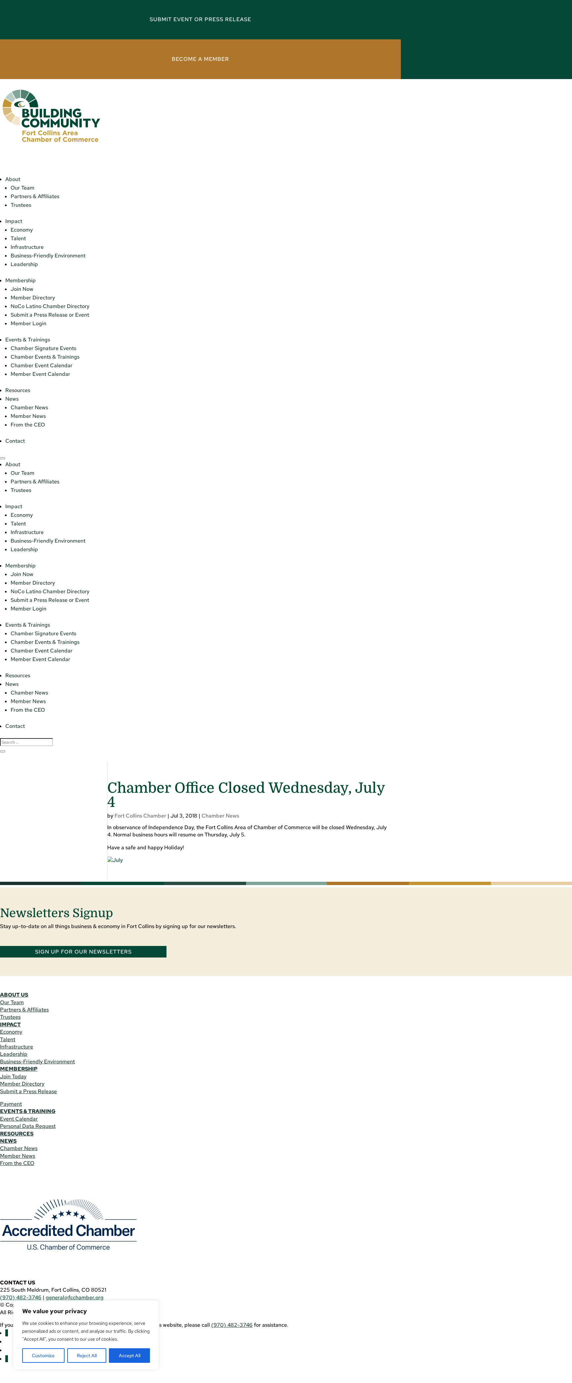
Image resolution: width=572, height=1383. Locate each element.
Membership (20, 280)
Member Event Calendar (40, 374)
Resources (17, 390)
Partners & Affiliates (35, 196)
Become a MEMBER (200, 59)
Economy (22, 229)
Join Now (22, 289)
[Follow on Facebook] (6, 1332)
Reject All (87, 1356)
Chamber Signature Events (43, 348)
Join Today (13, 1076)
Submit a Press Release (28, 1091)
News (12, 398)
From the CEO (28, 424)
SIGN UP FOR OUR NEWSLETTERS (83, 951)
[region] (86, 1335)
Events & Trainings (27, 339)
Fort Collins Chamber (140, 815)
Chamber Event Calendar (41, 365)
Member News (28, 416)
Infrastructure (27, 247)
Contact (15, 440)
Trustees (21, 204)
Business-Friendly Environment (48, 255)
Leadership (24, 264)
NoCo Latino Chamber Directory (50, 306)
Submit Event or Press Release (200, 19)
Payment (11, 1103)
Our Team (22, 187)
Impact (13, 221)
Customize (43, 1356)
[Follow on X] (6, 1358)
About (12, 179)
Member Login (28, 323)
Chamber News (29, 407)
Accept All (129, 1356)
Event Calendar (19, 1118)
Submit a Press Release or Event (50, 314)
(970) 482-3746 (20, 1297)
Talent (18, 238)
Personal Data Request (28, 1126)
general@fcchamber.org (75, 1297)
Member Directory (33, 297)
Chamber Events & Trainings (45, 356)
